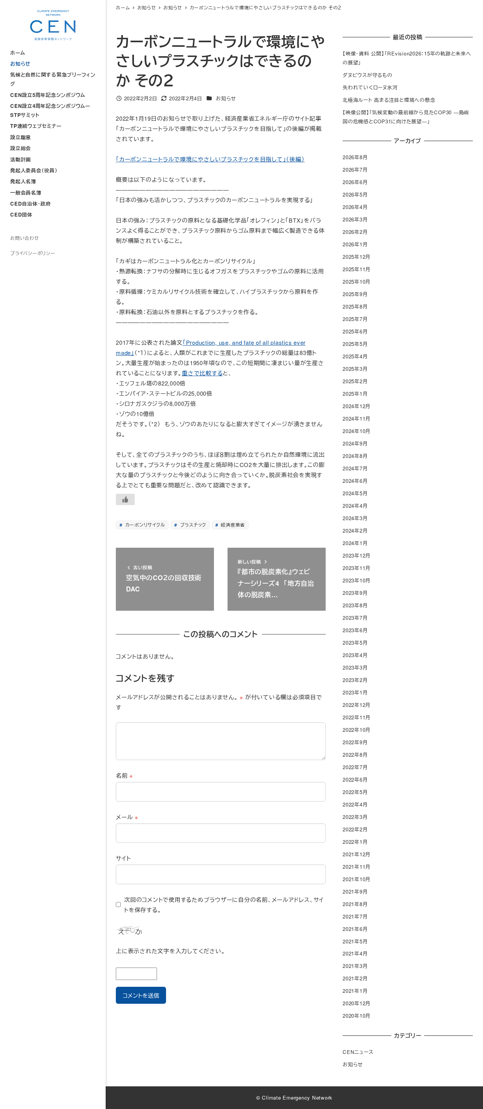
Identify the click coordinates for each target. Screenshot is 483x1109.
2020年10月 (357, 1015)
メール (127, 817)
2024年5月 (355, 493)
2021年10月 (357, 879)
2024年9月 (355, 443)
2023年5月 (355, 642)
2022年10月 (357, 729)
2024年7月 (355, 468)
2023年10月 (357, 580)
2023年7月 (355, 617)
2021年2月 (355, 978)
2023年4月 (355, 655)
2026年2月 (355, 231)
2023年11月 (357, 567)
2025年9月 (355, 294)
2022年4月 (355, 804)
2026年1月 (355, 244)
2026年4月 (355, 206)
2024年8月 (355, 455)
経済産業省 (232, 524)
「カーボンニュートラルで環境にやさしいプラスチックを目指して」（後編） (210, 159)
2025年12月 (357, 256)
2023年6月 (355, 630)
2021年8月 (355, 904)
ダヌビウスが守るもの (367, 74)
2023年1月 (355, 692)
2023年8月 (355, 605)
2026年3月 (355, 219)
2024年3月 (355, 518)
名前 (124, 775)
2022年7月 (355, 767)
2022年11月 (357, 717)
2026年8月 (355, 157)
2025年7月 (355, 319)
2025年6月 (355, 331)
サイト (123, 858)
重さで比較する (202, 373)
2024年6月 (355, 480)
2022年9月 (355, 742)
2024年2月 (355, 530)
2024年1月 (355, 543)
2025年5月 (355, 343)
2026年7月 (355, 169)
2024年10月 (357, 431)
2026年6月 (355, 182)
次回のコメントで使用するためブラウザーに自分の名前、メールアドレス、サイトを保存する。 (224, 904)
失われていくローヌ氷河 (370, 87)
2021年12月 (357, 854)
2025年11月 (357, 269)
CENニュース (358, 1051)
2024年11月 (357, 418)
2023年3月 (355, 667)
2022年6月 (355, 779)
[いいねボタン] (125, 499)
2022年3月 (355, 816)
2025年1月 (355, 393)
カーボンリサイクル (144, 524)
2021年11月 (357, 866)
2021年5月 (355, 941)
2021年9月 (355, 891)
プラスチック (192, 524)
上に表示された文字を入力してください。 (170, 951)
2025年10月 (357, 281)
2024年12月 (357, 406)
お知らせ (226, 98)
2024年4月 (355, 505)
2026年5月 (355, 194)
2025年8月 (355, 306)
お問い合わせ (24, 238)
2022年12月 (357, 704)
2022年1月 (355, 841)
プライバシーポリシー (32, 253)
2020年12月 (357, 1003)
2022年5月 (355, 792)
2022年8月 (355, 754)
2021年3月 (355, 965)
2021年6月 (355, 928)
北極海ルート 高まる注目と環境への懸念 (389, 99)
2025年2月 (355, 381)
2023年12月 (357, 555)
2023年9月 (355, 592)
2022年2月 (355, 829)
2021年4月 (355, 953)
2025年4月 (355, 356)
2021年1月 (355, 990)
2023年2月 (355, 680)
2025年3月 (355, 368)
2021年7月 (355, 916)
